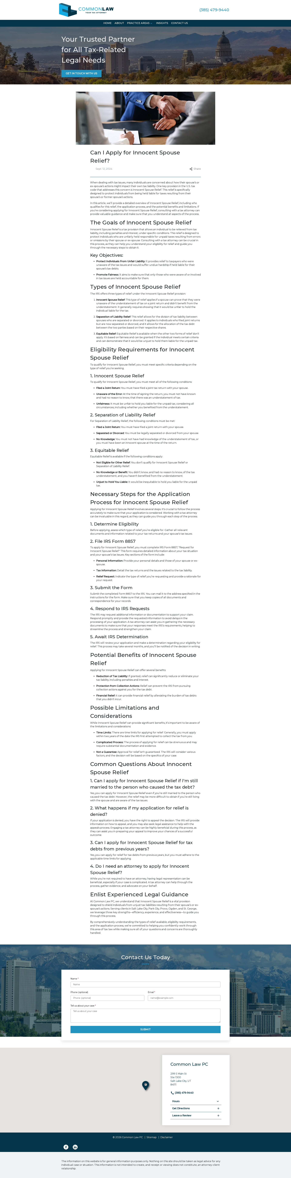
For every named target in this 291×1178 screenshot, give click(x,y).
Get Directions (181, 1108)
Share (197, 168)
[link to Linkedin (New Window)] (75, 1147)
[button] (151, 23)
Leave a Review (181, 1115)
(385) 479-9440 (184, 1092)
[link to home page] (86, 9)
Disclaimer (166, 1137)
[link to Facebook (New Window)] (66, 1147)
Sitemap (152, 1137)
